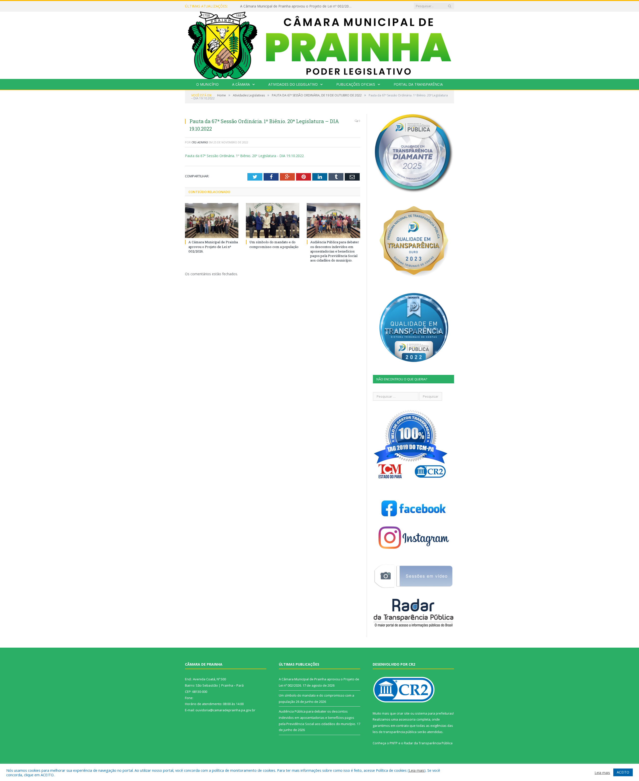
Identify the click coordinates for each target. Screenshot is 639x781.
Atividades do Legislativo (293, 84)
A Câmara (241, 84)
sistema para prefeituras (434, 713)
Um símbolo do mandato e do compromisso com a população (291, 6)
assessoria (407, 719)
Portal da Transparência (418, 84)
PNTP (394, 743)
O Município (207, 84)
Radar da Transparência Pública (428, 743)
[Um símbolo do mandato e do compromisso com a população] (272, 220)
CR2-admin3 (199, 142)
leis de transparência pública (395, 732)
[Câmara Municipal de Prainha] (319, 44)
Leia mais (416, 770)
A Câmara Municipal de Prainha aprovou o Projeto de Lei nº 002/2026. (213, 246)
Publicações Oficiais (355, 84)
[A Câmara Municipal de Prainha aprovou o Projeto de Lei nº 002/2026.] (211, 220)
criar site (403, 713)
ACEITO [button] (623, 772)
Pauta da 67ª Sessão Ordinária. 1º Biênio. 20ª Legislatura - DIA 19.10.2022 (244, 155)
